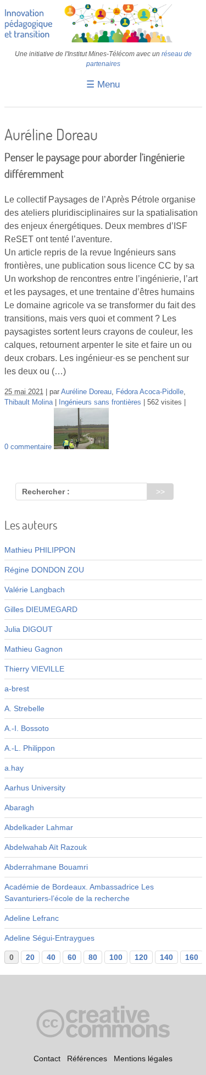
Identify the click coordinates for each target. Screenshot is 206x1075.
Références (87, 1058)
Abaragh (19, 807)
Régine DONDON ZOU (44, 569)
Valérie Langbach (34, 589)
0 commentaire (28, 447)
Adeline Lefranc (31, 918)
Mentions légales (143, 1058)
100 (116, 957)
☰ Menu (103, 84)
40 (51, 957)
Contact (47, 1058)
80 (92, 957)
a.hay (14, 767)
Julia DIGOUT (28, 629)
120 (141, 957)
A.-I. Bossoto (26, 728)
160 (191, 957)
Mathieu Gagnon (33, 649)
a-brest (16, 688)
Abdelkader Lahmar (38, 827)
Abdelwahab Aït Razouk (45, 847)
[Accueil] (103, 39)
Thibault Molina (28, 402)
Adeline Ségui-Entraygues (49, 938)
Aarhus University (34, 787)
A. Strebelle (24, 708)
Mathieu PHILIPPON (39, 549)
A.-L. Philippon (29, 748)
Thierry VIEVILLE (34, 668)
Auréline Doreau (86, 392)
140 (166, 957)
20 (30, 957)
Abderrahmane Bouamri (46, 867)
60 (72, 957)
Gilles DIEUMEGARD (40, 609)
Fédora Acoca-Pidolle (149, 392)
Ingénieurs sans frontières (100, 402)
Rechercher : (46, 491)
